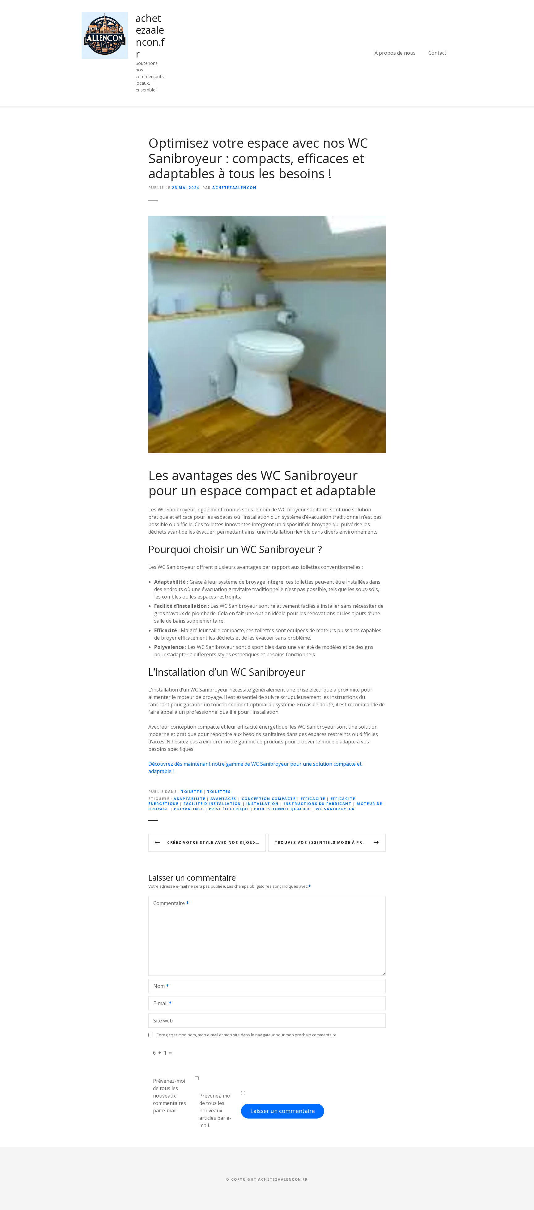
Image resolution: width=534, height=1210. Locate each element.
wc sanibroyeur (335, 808)
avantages (223, 798)
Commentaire (167, 904)
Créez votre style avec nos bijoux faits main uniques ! (216, 842)
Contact (437, 52)
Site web (163, 1020)
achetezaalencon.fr (150, 35)
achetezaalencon (234, 187)
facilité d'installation (212, 803)
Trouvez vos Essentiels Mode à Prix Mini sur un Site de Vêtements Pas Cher (330, 842)
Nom (157, 987)
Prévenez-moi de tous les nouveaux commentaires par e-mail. (169, 1095)
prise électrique (229, 808)
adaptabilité (189, 798)
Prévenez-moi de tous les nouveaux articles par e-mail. (215, 1110)
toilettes (219, 791)
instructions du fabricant (317, 803)
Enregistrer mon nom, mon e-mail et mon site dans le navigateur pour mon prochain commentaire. (247, 1035)
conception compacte (269, 798)
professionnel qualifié (282, 808)
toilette (191, 791)
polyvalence (189, 808)
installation (262, 803)
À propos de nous (395, 52)
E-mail (159, 1004)
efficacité (313, 798)
